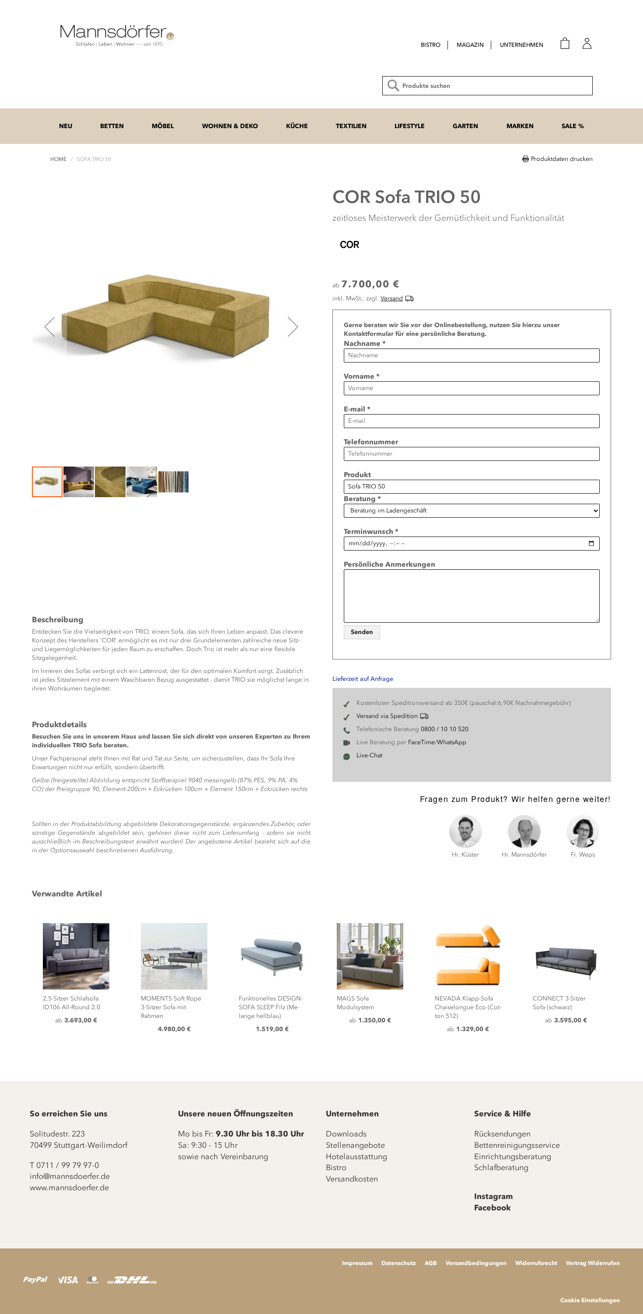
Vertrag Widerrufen (593, 1262)
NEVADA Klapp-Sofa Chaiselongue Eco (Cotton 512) (468, 1007)
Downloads (346, 1134)
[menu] (474, 46)
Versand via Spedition (387, 716)
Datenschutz (398, 1262)
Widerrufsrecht (536, 1262)
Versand (392, 298)
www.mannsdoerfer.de (69, 1187)
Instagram (493, 1196)
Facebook (492, 1208)
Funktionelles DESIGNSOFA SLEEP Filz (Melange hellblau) (271, 1007)
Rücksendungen (502, 1134)
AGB (431, 1262)
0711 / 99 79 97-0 (67, 1165)
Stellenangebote (355, 1145)
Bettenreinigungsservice (517, 1145)
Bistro (336, 1167)
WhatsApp (451, 742)
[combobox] (487, 85)
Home (58, 159)
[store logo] (116, 35)
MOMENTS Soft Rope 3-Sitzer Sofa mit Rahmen (171, 1007)
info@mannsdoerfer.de (70, 1176)
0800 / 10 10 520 (444, 729)
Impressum (357, 1262)
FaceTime (421, 742)
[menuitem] (430, 45)
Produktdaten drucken (562, 159)
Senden (362, 632)
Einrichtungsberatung (512, 1156)
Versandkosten (352, 1179)
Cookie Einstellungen (590, 1300)
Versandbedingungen (476, 1262)
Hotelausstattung (356, 1156)
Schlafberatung (501, 1167)
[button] (49, 326)
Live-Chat (369, 755)
